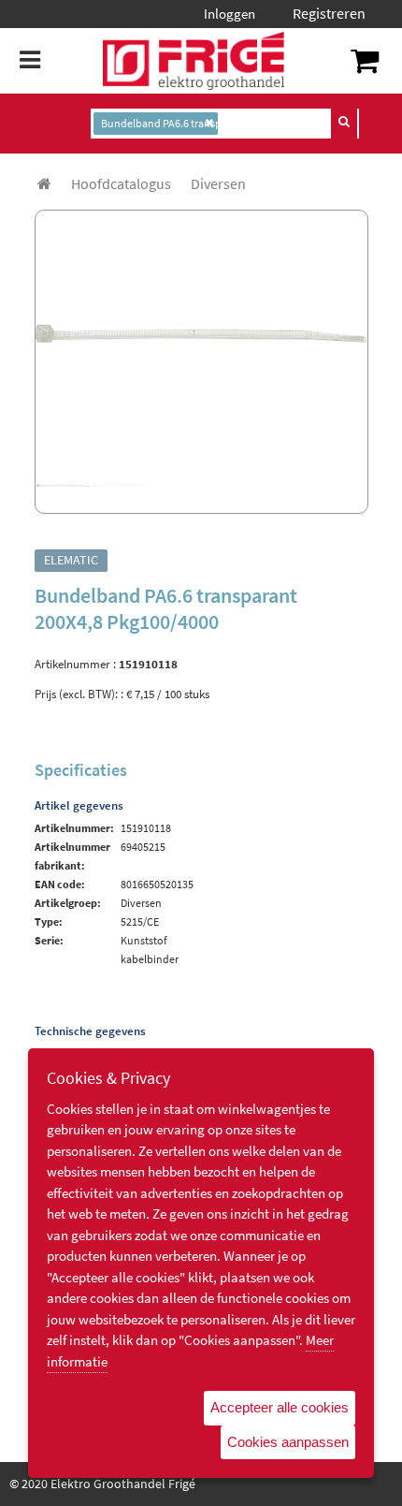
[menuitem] (121, 183)
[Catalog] (44, 183)
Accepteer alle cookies (279, 1407)
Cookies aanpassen (288, 1442)
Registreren (329, 13)
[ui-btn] (344, 122)
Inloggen (229, 13)
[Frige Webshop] (193, 61)
